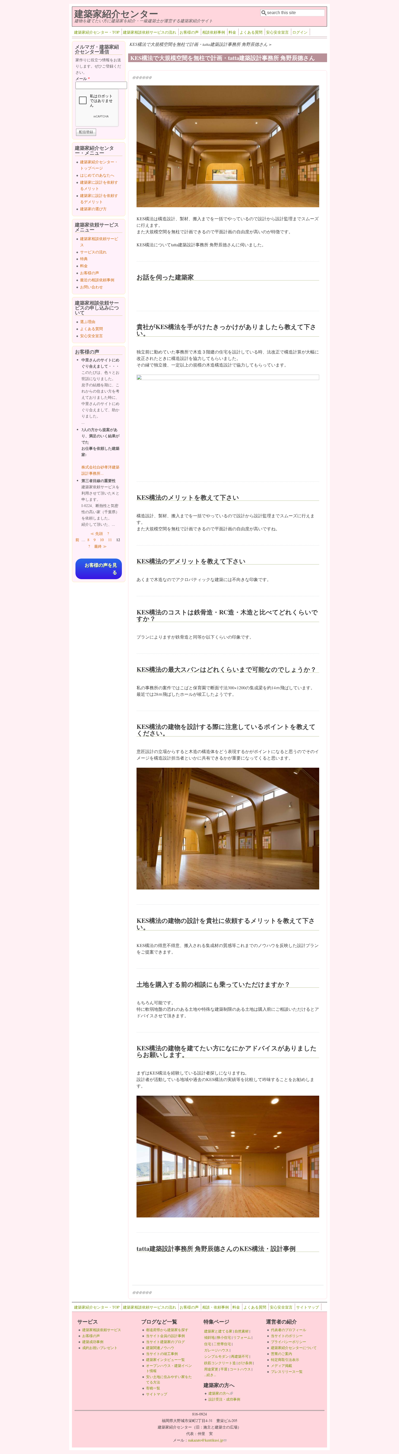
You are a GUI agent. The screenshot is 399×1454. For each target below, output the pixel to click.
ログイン (300, 32)
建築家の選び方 (93, 208)
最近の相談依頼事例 (97, 279)
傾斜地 (209, 1337)
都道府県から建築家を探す (167, 1329)
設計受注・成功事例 (224, 1399)
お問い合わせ (91, 286)
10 (102, 539)
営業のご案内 (281, 1353)
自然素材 (242, 1331)
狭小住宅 (224, 1337)
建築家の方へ (220, 1393)
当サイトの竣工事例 (162, 1353)
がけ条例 (245, 1362)
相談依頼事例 (213, 32)
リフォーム (242, 1337)
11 (110, 539)
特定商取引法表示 (285, 1359)
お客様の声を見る (101, 569)
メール (82, 78)
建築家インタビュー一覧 (165, 1359)
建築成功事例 (92, 1341)
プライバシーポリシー (288, 1341)
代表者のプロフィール (288, 1329)
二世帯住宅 (222, 1343)
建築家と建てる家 (218, 1331)
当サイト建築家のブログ (165, 1341)
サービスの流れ (93, 251)
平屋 (223, 1369)
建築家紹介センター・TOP (96, 32)
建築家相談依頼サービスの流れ (149, 32)
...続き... (210, 1374)
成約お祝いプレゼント (100, 1347)
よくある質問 (251, 32)
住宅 (207, 1343)
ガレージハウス (216, 1350)
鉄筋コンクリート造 (220, 1362)
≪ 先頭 (96, 533)
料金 (232, 32)
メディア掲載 (281, 1365)
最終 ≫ (100, 546)
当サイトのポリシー (287, 1335)
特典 (84, 258)
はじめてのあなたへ (97, 175)
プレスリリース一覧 (287, 1371)
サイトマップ (307, 1307)
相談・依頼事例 (215, 1307)
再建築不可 (240, 1356)
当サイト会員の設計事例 (165, 1335)
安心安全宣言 (277, 32)
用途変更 (211, 1369)
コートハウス (240, 1369)
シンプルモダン (216, 1356)
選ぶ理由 (87, 321)
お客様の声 (189, 32)
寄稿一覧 (153, 1388)
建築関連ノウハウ (160, 1347)
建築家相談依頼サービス (101, 1329)
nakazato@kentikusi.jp (207, 1440)
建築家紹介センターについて (294, 1347)
